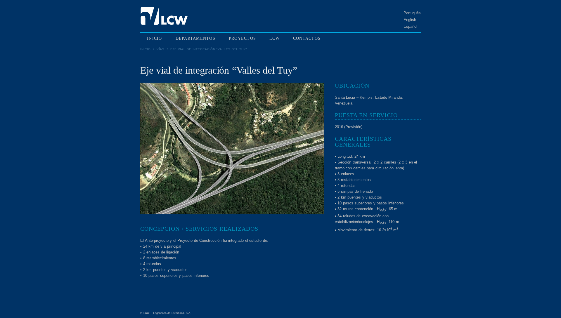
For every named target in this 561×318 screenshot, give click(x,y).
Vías (161, 49)
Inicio (145, 49)
